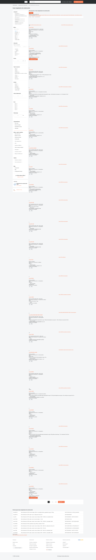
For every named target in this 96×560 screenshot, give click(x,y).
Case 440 (30, 166)
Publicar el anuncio (33, 59)
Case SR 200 (31, 202)
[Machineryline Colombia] (18, 2)
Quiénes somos (15, 542)
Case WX (14, 516)
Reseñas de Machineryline (33, 547)
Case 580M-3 (31, 467)
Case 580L (31, 108)
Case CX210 (15, 521)
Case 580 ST (15, 525)
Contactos (14, 545)
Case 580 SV (15, 512)
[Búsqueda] (30, 2)
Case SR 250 (31, 223)
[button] (30, 38)
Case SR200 (31, 48)
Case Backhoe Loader (33, 352)
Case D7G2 (31, 259)
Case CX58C (31, 297)
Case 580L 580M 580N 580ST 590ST (36, 314)
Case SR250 (31, 371)
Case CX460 (31, 391)
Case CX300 (15, 528)
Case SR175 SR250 (32, 148)
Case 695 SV (15, 514)
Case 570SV (31, 27)
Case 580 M (31, 130)
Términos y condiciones (33, 542)
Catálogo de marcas (32, 549)
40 (55, 502)
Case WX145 (15, 532)
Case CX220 (15, 519)
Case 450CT (31, 89)
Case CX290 (31, 334)
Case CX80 (15, 530)
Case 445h (31, 69)
